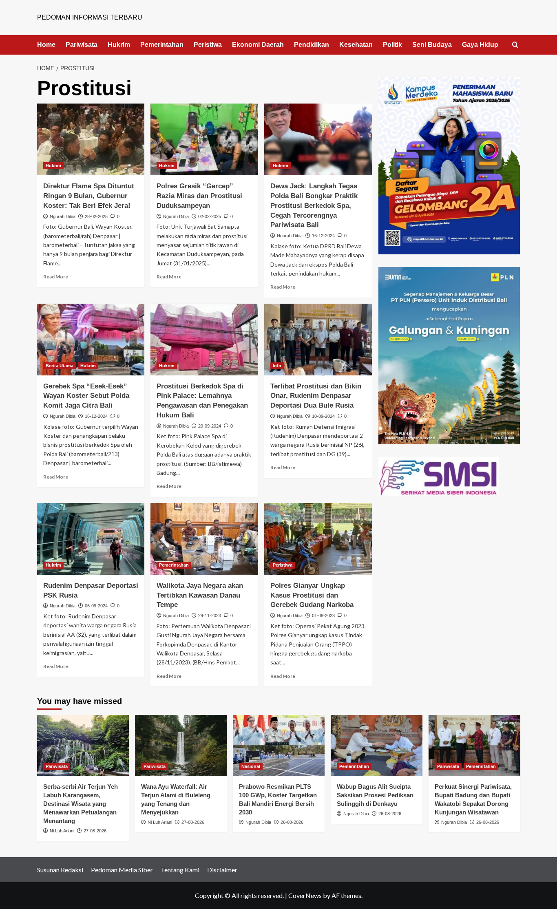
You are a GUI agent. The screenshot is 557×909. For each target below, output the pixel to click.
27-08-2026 (95, 830)
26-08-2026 (292, 822)
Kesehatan (356, 44)
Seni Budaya (432, 44)
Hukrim (119, 44)
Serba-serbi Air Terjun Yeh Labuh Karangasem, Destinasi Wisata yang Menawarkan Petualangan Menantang (80, 803)
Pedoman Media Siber (122, 870)
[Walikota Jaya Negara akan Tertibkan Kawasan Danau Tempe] (204, 539)
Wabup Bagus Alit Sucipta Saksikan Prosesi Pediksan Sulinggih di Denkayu (375, 795)
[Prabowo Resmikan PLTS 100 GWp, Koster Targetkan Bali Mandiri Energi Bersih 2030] (279, 745)
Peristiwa (208, 44)
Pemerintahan (161, 44)
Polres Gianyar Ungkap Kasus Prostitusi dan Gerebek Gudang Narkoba (312, 595)
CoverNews (305, 895)
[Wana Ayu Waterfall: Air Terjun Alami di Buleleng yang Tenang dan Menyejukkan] (181, 745)
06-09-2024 (96, 605)
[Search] (515, 45)
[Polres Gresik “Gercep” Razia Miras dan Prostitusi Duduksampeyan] (204, 139)
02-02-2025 (209, 216)
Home (46, 44)
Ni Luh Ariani (62, 830)
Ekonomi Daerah (258, 44)
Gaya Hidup (480, 44)
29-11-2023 (209, 615)
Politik (392, 44)
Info (277, 365)
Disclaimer (222, 870)
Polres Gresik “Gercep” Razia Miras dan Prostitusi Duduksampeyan (199, 196)
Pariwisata (81, 44)
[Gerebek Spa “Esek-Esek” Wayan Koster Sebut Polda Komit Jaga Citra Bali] (91, 339)
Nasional (250, 766)
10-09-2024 (323, 416)
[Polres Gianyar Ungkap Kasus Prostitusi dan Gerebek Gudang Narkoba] (318, 539)
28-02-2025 (96, 216)
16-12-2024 (323, 235)
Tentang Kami (180, 870)
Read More (55, 277)
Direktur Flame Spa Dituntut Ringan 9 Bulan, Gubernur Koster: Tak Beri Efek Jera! (88, 196)
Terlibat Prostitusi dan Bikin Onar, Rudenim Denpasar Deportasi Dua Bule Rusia (315, 396)
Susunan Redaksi (60, 870)
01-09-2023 (323, 615)
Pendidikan (311, 44)
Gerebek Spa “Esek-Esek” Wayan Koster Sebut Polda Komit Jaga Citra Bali (86, 396)
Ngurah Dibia (62, 216)
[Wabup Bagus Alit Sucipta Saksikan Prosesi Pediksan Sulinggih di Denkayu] (376, 745)
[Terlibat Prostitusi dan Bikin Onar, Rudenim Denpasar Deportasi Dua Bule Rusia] (318, 339)
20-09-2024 (209, 426)
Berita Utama (59, 365)
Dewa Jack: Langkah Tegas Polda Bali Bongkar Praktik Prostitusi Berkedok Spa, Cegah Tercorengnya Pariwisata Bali (314, 205)
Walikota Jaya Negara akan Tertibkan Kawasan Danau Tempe (200, 595)
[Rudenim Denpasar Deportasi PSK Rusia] (91, 539)
